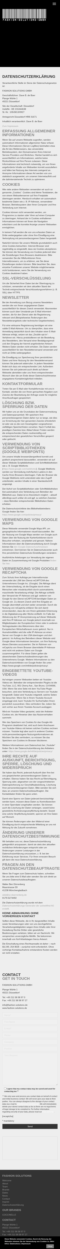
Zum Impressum (10, 126)
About (5, 1183)
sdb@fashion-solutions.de (28, 1104)
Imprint (5, 1202)
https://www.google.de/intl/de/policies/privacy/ (30, 751)
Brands (5, 1189)
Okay (50, 1246)
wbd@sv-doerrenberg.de (14, 895)
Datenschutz (15, 1244)
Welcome (6, 1180)
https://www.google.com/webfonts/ (19, 469)
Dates (5, 1192)
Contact (6, 1199)
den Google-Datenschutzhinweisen (31, 547)
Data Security (48, 1112)
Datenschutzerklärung (13, 1205)
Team (5, 1186)
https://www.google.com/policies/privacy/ (21, 514)
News (5, 1195)
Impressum (26, 1244)
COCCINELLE (9, 1215)
